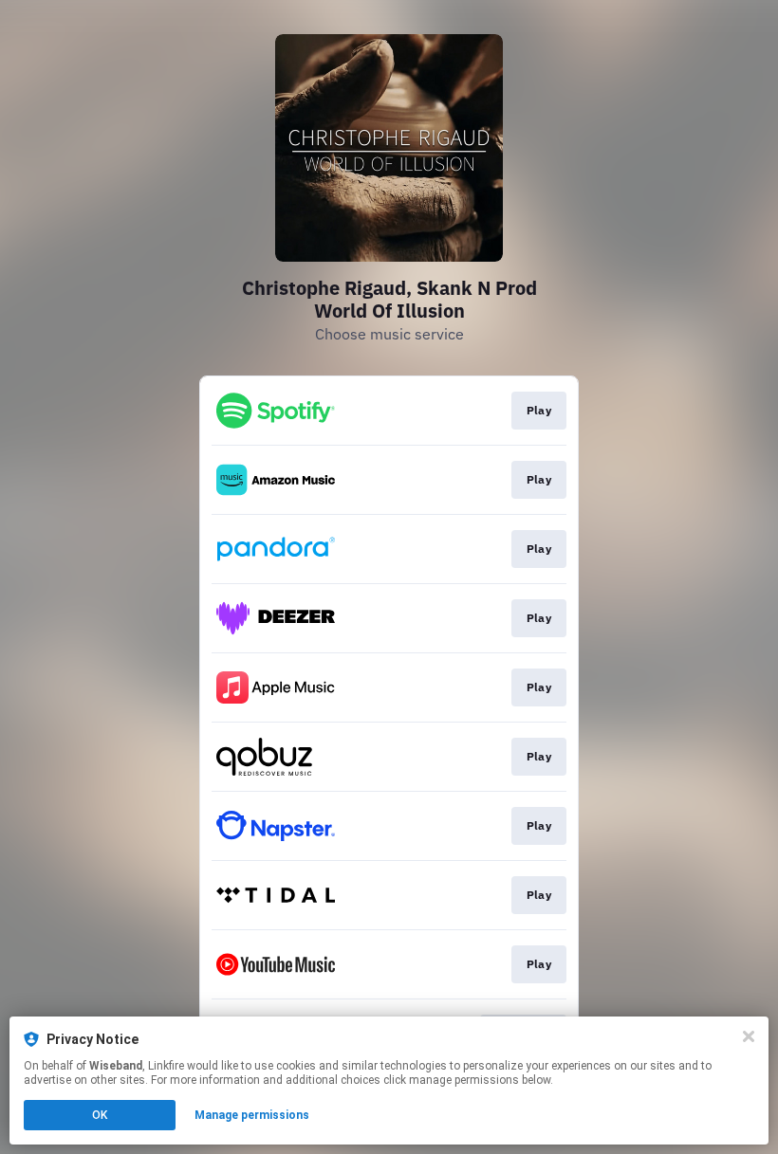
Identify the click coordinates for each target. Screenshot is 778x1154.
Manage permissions (251, 1115)
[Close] (748, 1036)
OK (99, 1115)
